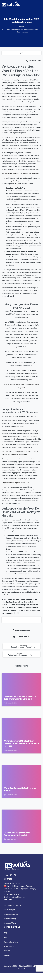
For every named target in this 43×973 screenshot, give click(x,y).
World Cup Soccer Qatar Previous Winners (20, 789)
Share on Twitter (22, 637)
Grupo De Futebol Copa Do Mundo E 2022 (16, 483)
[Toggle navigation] (39, 4)
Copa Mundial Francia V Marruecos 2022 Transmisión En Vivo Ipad (20, 697)
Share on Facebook (22, 630)
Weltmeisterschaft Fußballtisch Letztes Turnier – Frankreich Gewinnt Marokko (21, 743)
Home (21, 26)
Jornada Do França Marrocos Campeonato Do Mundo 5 (20, 174)
